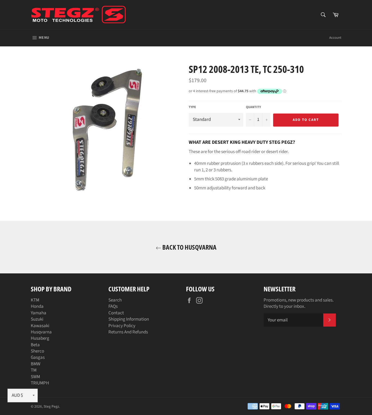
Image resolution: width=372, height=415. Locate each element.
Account (335, 37)
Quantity (253, 107)
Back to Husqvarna (189, 247)
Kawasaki (40, 326)
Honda (37, 306)
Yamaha (38, 313)
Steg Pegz (51, 406)
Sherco (37, 351)
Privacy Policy (121, 326)
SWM (35, 377)
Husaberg (40, 338)
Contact (116, 313)
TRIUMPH (40, 383)
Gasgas (38, 357)
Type (192, 107)
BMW (35, 364)
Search (115, 300)
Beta (35, 345)
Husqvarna (41, 332)
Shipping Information (128, 319)
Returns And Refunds (128, 332)
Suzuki (37, 319)
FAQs (113, 306)
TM (33, 370)
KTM (35, 300)
